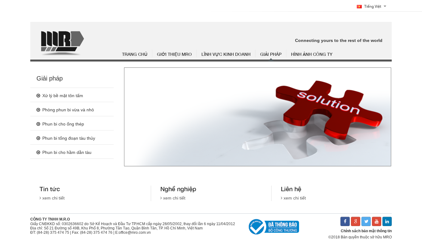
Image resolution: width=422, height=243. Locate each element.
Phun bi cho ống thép (63, 124)
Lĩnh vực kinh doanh (226, 54)
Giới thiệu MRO (174, 54)
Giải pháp (270, 54)
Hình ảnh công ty (311, 54)
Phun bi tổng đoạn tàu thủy (68, 138)
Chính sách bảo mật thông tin (366, 231)
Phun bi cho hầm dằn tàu (66, 152)
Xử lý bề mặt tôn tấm (62, 95)
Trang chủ (134, 54)
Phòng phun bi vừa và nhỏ (68, 109)
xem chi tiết (53, 198)
